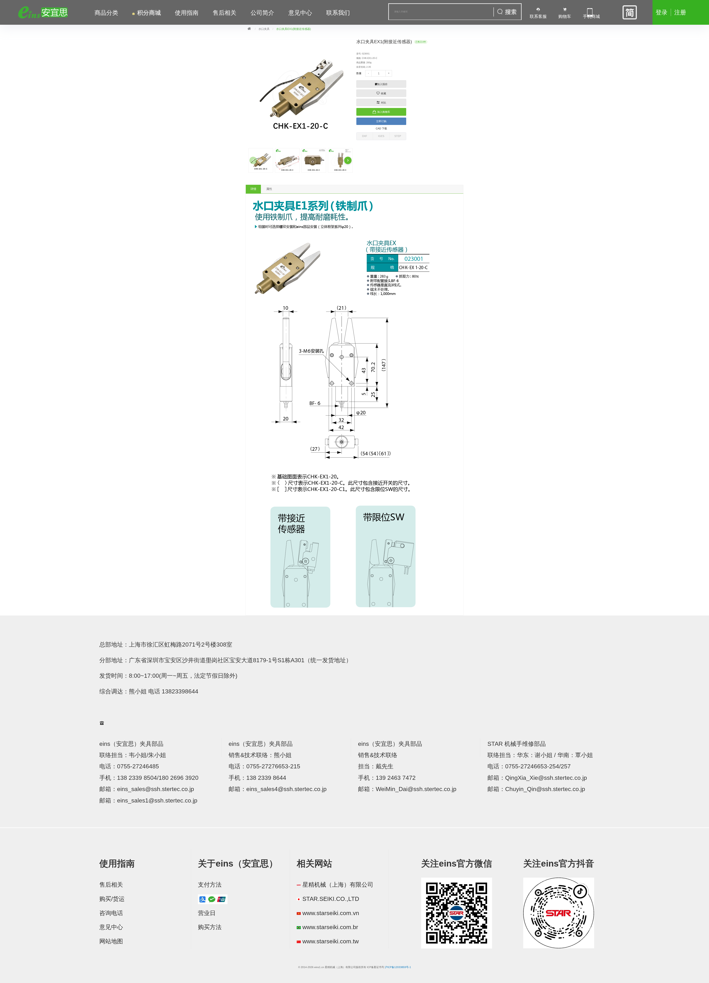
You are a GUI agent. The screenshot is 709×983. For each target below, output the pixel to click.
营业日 (207, 913)
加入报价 (382, 84)
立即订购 (381, 121)
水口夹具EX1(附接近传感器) (293, 28)
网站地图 (111, 941)
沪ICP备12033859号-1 (398, 967)
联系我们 (338, 12)
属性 (269, 188)
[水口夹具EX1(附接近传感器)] (260, 160)
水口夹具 (264, 28)
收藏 (383, 93)
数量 (359, 73)
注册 (680, 12)
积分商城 (149, 12)
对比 (383, 102)
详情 (253, 188)
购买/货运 (112, 899)
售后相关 (224, 12)
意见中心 (111, 927)
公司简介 (262, 12)
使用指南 (186, 12)
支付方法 (210, 884)
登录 (661, 12)
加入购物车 (383, 111)
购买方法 (210, 927)
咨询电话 (111, 913)
